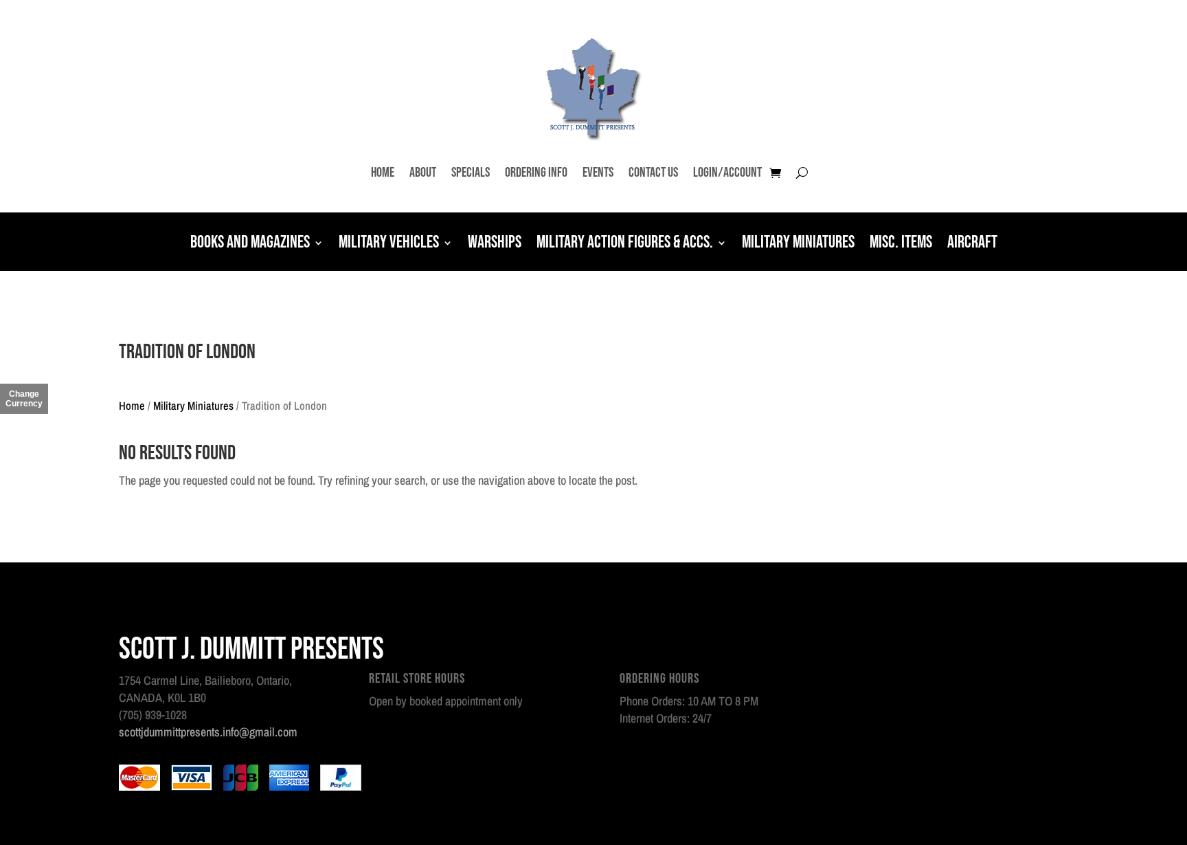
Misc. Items (901, 244)
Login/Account (727, 172)
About (422, 172)
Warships (494, 244)
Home (382, 172)
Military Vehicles (389, 244)
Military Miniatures (798, 244)
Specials (470, 172)
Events (598, 172)
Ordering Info (536, 172)
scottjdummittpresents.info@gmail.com (208, 731)
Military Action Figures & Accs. (624, 244)
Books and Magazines (250, 244)
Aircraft (972, 244)
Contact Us (653, 172)
